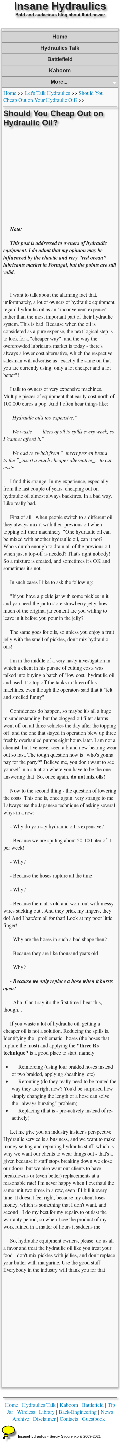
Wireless (26, 1411)
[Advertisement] (60, 175)
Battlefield (60, 59)
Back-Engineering (78, 1411)
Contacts (69, 1418)
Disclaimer (44, 1418)
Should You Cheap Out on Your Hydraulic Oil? (53, 96)
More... (59, 82)
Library (47, 1411)
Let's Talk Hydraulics (47, 92)
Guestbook (93, 1418)
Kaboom (60, 70)
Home (59, 36)
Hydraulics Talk (59, 48)
